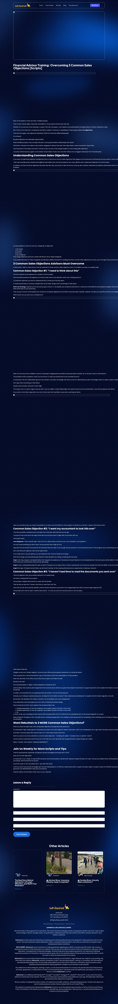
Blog (64, 5)
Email (15, 817)
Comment (16, 789)
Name (15, 810)
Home (41, 5)
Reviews (58, 5)
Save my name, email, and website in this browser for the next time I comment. (39, 829)
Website (15, 823)
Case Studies (49, 5)
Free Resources (73, 5)
